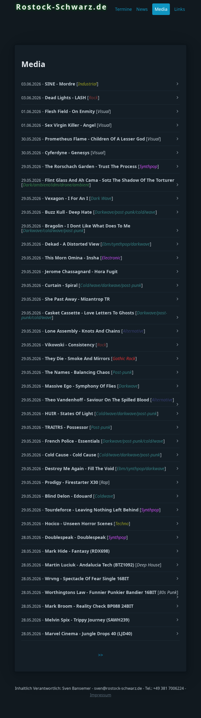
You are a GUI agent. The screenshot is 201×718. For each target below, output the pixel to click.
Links (179, 9)
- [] (59, 84)
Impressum (100, 695)
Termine (123, 9)
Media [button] (161, 9)
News (142, 9)
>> (100, 655)
